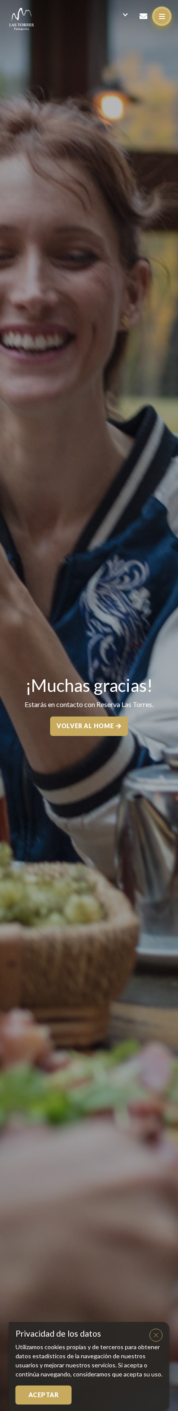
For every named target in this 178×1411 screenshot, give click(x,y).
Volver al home (85, 725)
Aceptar (44, 1394)
